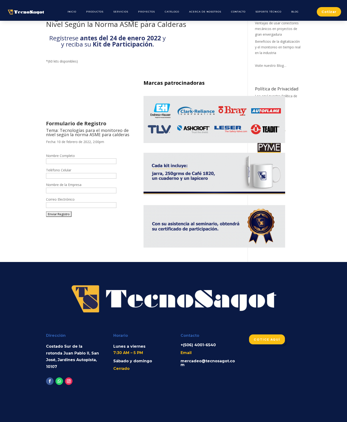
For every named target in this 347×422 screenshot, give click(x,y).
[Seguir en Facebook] (50, 381)
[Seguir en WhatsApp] (59, 381)
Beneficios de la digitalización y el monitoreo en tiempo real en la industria (277, 47)
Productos (94, 11)
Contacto (238, 11)
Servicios (120, 11)
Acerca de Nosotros (205, 11)
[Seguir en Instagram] (68, 381)
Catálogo (172, 11)
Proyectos (146, 11)
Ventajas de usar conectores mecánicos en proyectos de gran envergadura (277, 29)
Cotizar (329, 12)
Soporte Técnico (268, 11)
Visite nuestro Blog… (270, 65)
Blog (295, 11)
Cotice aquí (267, 339)
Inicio (72, 11)
